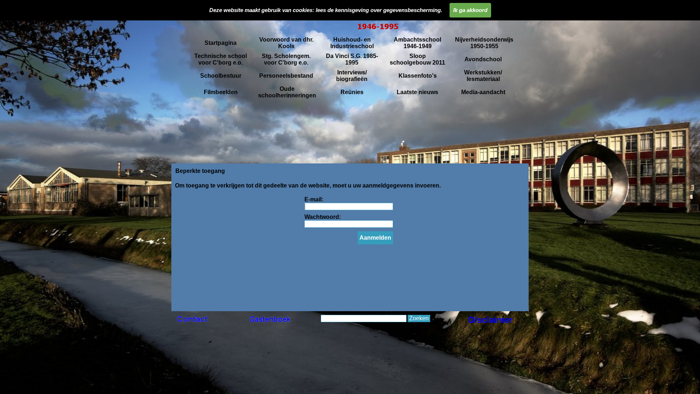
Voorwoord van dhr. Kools (286, 42)
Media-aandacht (483, 92)
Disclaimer (490, 320)
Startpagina (221, 43)
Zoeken (419, 318)
